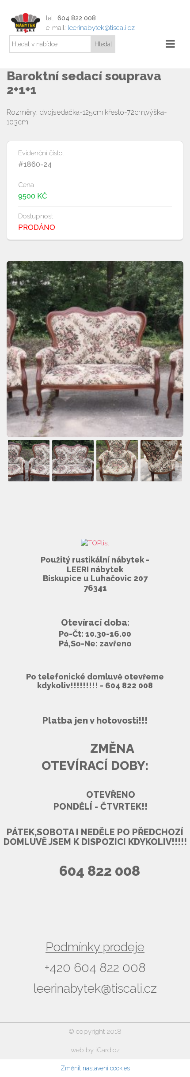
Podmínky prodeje (95, 947)
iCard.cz (107, 1050)
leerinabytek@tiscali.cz (101, 28)
